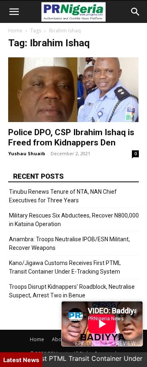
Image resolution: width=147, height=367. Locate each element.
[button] (14, 12)
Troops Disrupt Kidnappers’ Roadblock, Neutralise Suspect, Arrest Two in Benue (72, 291)
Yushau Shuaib (26, 153)
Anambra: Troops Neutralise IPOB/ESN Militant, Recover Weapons (69, 243)
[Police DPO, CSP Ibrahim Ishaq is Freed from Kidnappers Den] (73, 89)
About (59, 339)
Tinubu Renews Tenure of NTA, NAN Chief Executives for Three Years (63, 196)
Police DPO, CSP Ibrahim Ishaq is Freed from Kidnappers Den (71, 137)
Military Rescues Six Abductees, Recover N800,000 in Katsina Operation (74, 219)
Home (15, 30)
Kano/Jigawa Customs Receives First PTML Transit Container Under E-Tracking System (65, 267)
